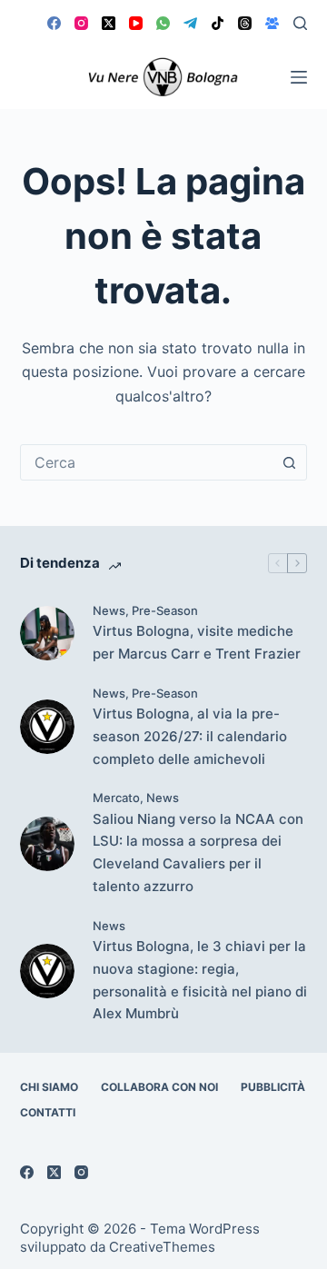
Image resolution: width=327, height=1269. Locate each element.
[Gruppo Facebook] (272, 23)
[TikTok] (217, 23)
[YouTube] (136, 23)
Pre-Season (165, 610)
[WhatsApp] (163, 23)
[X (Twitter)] (108, 23)
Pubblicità (273, 1087)
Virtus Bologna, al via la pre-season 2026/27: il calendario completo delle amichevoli (190, 736)
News (109, 610)
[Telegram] (190, 23)
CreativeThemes (162, 1246)
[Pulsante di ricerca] (289, 462)
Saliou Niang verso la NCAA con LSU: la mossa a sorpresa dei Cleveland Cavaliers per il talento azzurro (198, 852)
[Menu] (299, 77)
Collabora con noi (159, 1087)
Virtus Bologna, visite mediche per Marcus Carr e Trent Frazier (197, 642)
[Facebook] (54, 23)
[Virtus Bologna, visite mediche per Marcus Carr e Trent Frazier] (47, 633)
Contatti (47, 1112)
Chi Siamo (49, 1087)
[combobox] (146, 462)
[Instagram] (81, 23)
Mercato (116, 797)
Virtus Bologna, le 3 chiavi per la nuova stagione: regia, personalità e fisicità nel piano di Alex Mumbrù (200, 979)
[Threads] (245, 23)
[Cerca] (300, 23)
